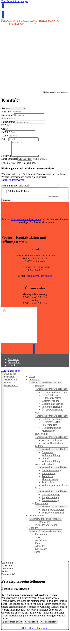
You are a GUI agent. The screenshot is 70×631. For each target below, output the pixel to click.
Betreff (4, 139)
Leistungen (34, 379)
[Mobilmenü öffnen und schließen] (35, 26)
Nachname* (7, 115)
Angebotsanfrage (50, 497)
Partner (38, 543)
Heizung (39, 385)
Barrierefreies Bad (51, 422)
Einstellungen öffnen (12, 622)
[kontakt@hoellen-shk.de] (2, 13)
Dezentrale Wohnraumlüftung (51, 454)
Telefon (5, 135)
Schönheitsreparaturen (53, 509)
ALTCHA (63, 197)
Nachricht (6, 155)
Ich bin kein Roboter (18, 191)
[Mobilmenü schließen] (2, 464)
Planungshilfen (36, 515)
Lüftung (39, 446)
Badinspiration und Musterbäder (51, 429)
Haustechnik (41, 433)
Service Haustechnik (52, 443)
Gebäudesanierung (51, 470)
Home (32, 376)
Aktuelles (40, 546)
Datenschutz (14, 362)
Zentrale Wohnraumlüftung (51, 460)
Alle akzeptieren (48, 622)
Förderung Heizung (52, 406)
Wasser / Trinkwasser (52, 440)
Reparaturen (41, 503)
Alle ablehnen (31, 622)
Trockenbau (48, 482)
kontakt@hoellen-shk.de (39, 275)
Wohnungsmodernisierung (55, 485)
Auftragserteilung (51, 494)
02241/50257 (9, 10)
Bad (37, 412)
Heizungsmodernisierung (54, 392)
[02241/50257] (35, 346)
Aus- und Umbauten (45, 464)
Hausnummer (8, 121)
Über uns (33, 527)
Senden (6, 200)
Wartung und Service (52, 403)
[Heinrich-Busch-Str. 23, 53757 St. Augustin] (2, 16)
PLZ (3, 125)
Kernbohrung (49, 473)
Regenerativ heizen (51, 397)
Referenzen (34, 551)
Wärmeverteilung (50, 400)
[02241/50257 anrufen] (2, 5)
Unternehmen (42, 534)
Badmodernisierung (52, 419)
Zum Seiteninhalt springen (14, 1)
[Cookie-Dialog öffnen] (2, 558)
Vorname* (6, 111)
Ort (3, 128)
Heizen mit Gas (50, 395)
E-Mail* (5, 132)
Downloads (41, 548)
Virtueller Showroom (46, 524)
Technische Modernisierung (50, 478)
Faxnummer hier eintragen (14, 185)
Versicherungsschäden (53, 512)
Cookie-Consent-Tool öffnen (26, 219)
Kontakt (12, 365)
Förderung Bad (49, 424)
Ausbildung (41, 540)
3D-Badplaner (42, 522)
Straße (4, 118)
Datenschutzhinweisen (12, 179)
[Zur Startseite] (35, 25)
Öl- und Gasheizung (52, 409)
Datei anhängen (9, 158)
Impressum (13, 359)
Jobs (37, 537)
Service (39, 488)
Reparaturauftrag (50, 500)
